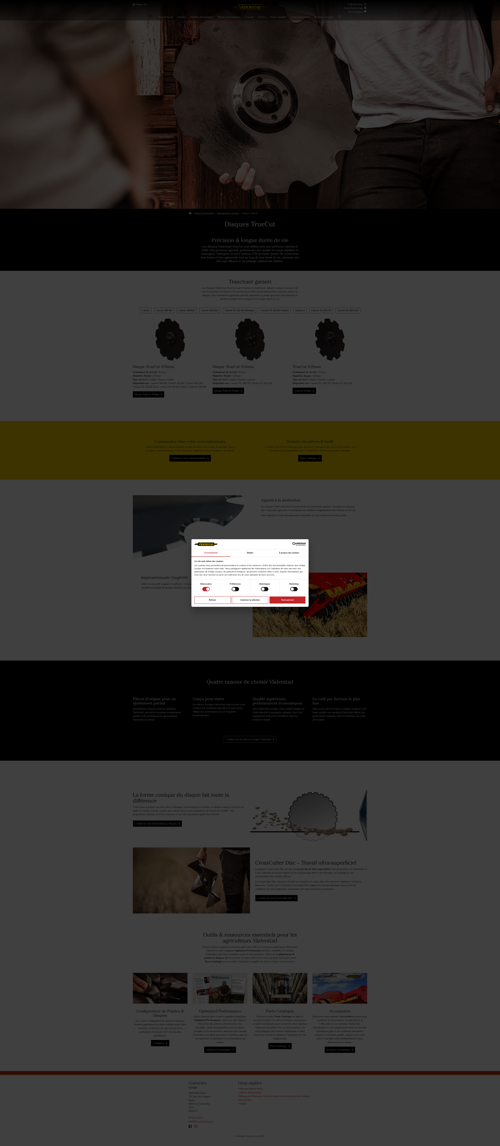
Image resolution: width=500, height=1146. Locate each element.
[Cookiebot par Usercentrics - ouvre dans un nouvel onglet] (294, 544)
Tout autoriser (287, 600)
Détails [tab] (250, 553)
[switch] (235, 591)
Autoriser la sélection (250, 600)
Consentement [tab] (211, 553)
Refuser (212, 600)
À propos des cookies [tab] (289, 553)
